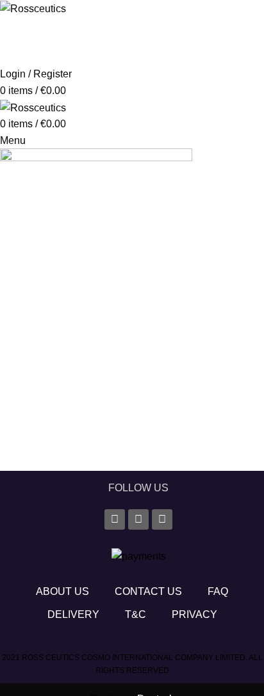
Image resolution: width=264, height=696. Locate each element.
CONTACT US (148, 591)
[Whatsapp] (162, 519)
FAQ (218, 591)
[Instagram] (138, 519)
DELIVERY (73, 614)
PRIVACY (194, 614)
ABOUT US (62, 591)
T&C (135, 614)
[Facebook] (114, 519)
